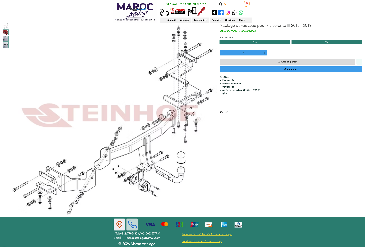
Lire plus (223, 93)
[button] (247, 4)
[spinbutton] (243, 52)
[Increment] (265, 52)
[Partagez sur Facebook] (221, 112)
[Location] (119, 224)
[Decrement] (222, 52)
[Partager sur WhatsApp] (227, 112)
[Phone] (132, 224)
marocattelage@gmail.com (143, 237)
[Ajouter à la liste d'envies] (359, 62)
